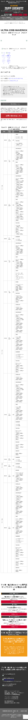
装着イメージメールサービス (12, 691)
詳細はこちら (15, 614)
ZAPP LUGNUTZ (13, 714)
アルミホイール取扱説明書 (11, 697)
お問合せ (12, 19)
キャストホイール (18, 78)
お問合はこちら (14, 601)
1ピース (11, 78)
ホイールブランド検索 (17, 17)
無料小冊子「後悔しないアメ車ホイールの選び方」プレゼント (14, 693)
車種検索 (8, 17)
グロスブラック (14, 80)
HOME (3, 17)
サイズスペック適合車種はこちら (11, 104)
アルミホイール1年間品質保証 (12, 694)
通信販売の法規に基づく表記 (12, 702)
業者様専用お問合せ (19, 19)
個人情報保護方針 (9, 701)
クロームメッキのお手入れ (11, 698)
